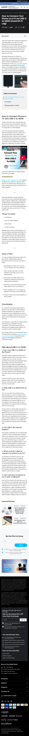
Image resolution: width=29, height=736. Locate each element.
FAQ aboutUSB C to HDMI (12, 105)
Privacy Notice (8, 624)
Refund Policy (11, 729)
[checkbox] (3, 623)
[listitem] (2, 701)
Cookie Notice (20, 731)
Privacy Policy (17, 550)
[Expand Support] (27, 687)
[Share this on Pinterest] (21, 27)
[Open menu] (27, 7)
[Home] (10, 7)
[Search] (21, 7)
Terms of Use (14, 623)
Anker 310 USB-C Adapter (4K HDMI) (12, 180)
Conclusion (8, 102)
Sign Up (21, 545)
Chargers (15, 13)
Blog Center (9, 13)
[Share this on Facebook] (19, 27)
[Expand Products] (27, 679)
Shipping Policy (4, 729)
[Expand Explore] (27, 683)
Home (3, 13)
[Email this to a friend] (24, 27)
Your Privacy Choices (5, 731)
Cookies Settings (4, 733)
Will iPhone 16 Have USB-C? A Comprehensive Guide (19, 522)
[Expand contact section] (27, 691)
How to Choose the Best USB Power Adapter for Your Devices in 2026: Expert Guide (19, 510)
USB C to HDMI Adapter (20, 63)
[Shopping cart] (24, 7)
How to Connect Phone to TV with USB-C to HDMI (14, 97)
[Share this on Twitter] (16, 27)
